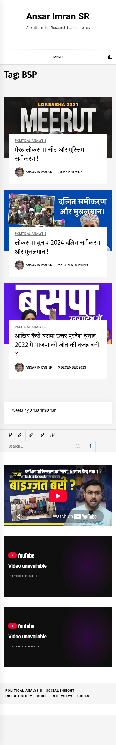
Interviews (62, 696)
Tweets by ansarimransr (32, 410)
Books (83, 696)
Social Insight (60, 691)
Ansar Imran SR (58, 16)
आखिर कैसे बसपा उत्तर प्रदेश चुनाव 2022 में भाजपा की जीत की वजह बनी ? (57, 345)
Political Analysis (30, 141)
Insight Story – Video (26, 696)
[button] (110, 58)
